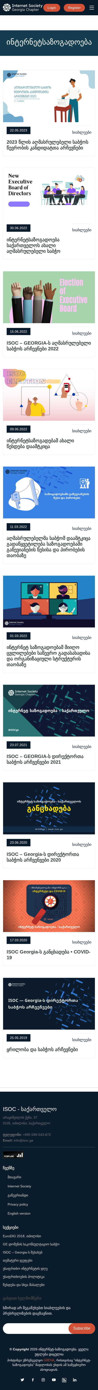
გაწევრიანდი (18, 1195)
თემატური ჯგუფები (17, 1260)
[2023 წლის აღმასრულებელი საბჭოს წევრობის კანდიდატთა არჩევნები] (49, 96)
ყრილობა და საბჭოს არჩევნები (42, 1049)
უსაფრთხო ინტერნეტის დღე (25, 1268)
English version (19, 1213)
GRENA (49, 1360)
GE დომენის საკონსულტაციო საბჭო (31, 1244)
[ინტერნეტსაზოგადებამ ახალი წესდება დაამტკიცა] (49, 395)
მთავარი (14, 1177)
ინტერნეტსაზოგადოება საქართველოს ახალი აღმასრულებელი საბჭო (33, 245)
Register (74, 8)
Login (52, 8)
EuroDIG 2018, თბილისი (22, 1236)
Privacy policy (18, 1204)
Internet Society (19, 1186)
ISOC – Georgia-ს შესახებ (22, 1252)
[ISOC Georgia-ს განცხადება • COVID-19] (49, 906)
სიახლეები (81, 132)
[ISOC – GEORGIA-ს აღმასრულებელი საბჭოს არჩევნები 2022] (49, 297)
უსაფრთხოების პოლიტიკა (23, 1276)
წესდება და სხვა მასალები (23, 1284)
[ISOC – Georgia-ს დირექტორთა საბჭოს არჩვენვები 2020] (49, 808)
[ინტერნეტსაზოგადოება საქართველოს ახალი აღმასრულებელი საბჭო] (49, 194)
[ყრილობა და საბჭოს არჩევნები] (49, 1003)
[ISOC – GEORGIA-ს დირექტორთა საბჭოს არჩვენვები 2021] (49, 710)
